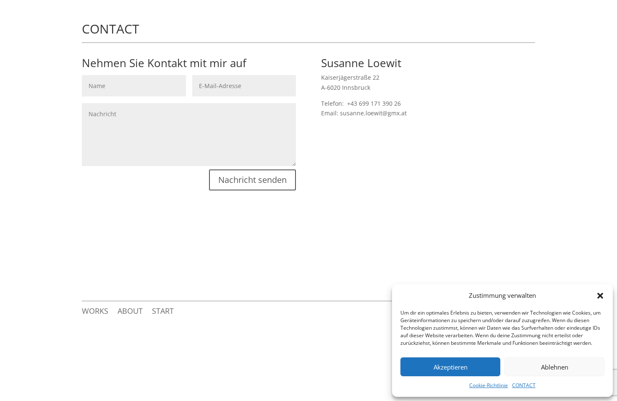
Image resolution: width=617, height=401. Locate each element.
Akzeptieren (451, 367)
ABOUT (130, 312)
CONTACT (524, 385)
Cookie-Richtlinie (488, 385)
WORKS (95, 312)
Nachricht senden (252, 179)
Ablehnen (554, 367)
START (163, 312)
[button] (600, 296)
